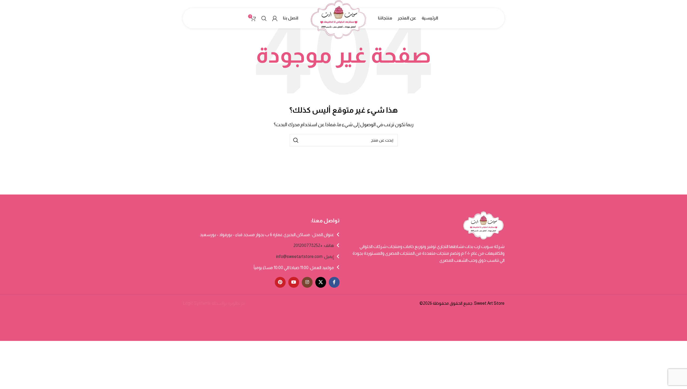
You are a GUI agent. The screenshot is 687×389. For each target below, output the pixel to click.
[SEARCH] (296, 140)
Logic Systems (197, 303)
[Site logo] (338, 24)
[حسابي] (274, 18)
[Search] (264, 18)
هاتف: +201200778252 (313, 245)
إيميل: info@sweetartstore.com (305, 256)
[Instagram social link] (307, 282)
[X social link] (320, 282)
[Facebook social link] (334, 282)
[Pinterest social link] (280, 282)
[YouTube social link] (293, 282)
